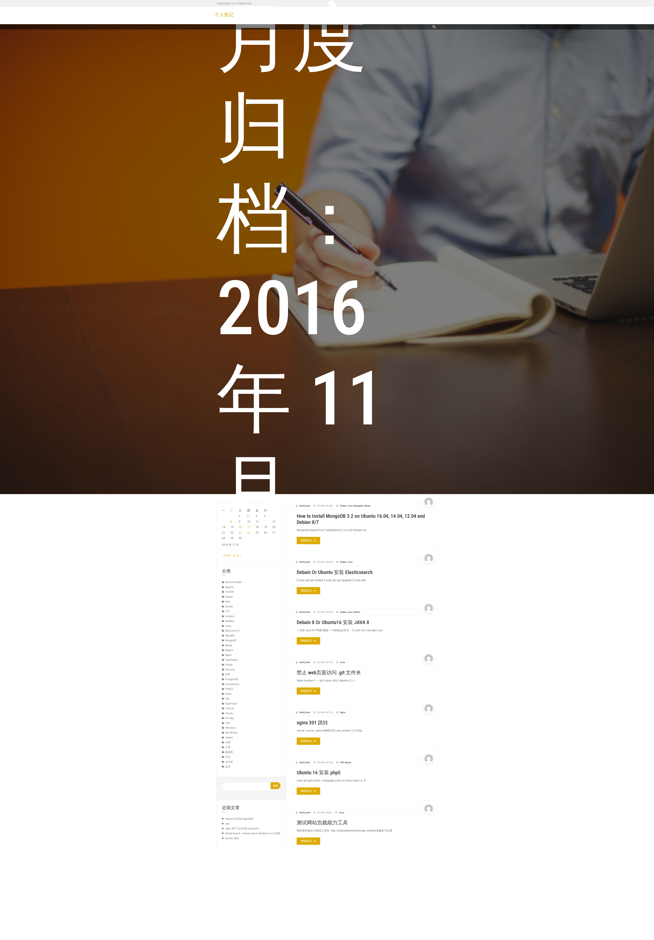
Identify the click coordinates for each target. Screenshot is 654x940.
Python (229, 688)
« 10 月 (226, 555)
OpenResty (231, 659)
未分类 (229, 761)
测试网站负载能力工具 (322, 823)
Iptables (229, 621)
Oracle (228, 664)
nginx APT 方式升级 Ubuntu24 (242, 828)
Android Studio (233, 582)
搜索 (275, 785)
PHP (342, 762)
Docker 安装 (232, 838)
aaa (227, 823)
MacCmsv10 (232, 630)
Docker (229, 606)
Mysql (228, 645)
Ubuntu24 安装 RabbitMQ (239, 818)
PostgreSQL (232, 679)
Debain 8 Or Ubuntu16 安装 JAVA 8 (333, 622)
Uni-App (229, 718)
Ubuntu (357, 612)
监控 (227, 766)
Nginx (342, 712)
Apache (229, 587)
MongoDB (230, 640)
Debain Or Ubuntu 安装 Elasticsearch (335, 572)
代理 (227, 742)
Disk (227, 601)
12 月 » (236, 555)
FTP (227, 611)
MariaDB (230, 635)
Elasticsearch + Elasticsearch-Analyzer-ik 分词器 (252, 833)
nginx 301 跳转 (312, 722)
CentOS (229, 591)
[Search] (434, 27)
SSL (227, 698)
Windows (230, 727)
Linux (350, 562)
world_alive (304, 562)
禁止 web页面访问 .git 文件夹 (329, 672)
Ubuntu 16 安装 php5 (318, 773)
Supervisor (231, 703)
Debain (343, 562)
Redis (228, 693)
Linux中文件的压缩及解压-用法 (331, 923)
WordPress (231, 732)
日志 (227, 756)
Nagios (229, 650)
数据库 (229, 752)
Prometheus (232, 684)
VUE (227, 723)
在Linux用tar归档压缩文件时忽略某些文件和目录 (351, 873)
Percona (230, 669)
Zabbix (229, 737)
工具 (227, 747)
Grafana (229, 616)
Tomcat (229, 708)
